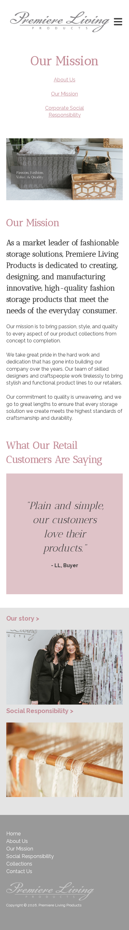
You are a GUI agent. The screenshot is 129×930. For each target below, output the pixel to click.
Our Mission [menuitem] (64, 94)
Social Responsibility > (39, 711)
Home (13, 834)
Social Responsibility (30, 856)
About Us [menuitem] (64, 80)
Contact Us (19, 871)
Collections (19, 864)
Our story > (22, 618)
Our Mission (19, 849)
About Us (17, 841)
